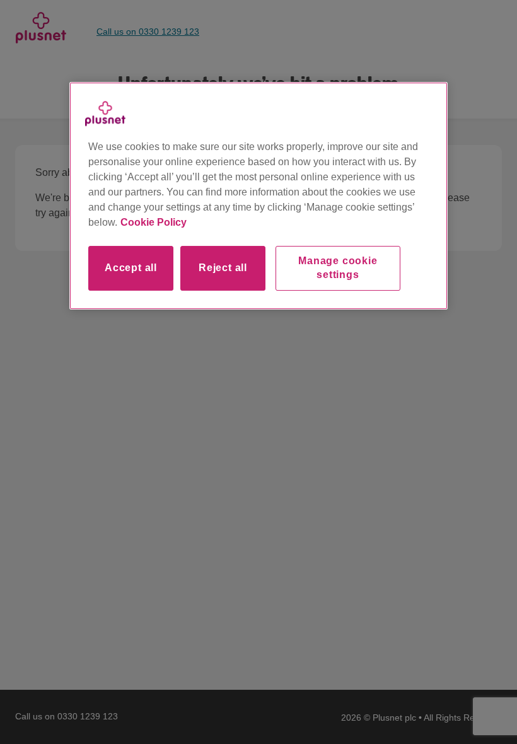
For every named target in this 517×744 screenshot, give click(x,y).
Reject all (223, 267)
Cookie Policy (153, 222)
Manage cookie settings (337, 267)
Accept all (131, 267)
